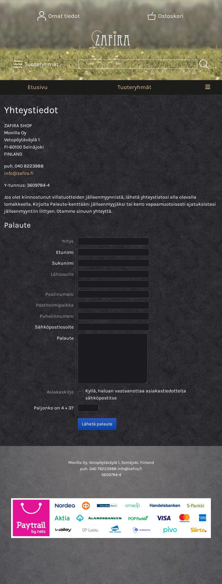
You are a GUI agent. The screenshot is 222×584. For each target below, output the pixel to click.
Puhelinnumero (57, 316)
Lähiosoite (62, 274)
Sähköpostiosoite (54, 327)
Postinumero (59, 294)
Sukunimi (63, 263)
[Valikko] (208, 87)
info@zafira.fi (18, 173)
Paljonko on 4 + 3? (54, 408)
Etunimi (65, 252)
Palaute (65, 338)
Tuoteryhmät (134, 87)
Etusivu (38, 87)
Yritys (68, 241)
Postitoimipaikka (55, 305)
